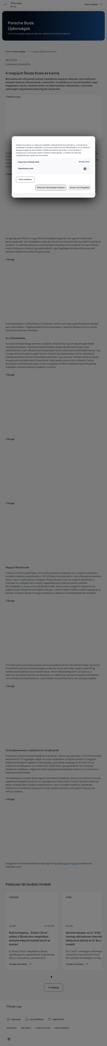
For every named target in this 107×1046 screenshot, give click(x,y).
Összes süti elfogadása (80, 187)
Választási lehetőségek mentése (51, 187)
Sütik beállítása (25, 179)
